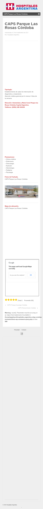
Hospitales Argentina (11, 504)
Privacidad (17, 329)
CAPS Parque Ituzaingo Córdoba (17, 305)
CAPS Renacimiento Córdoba (27, 308)
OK (31, 275)
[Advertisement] (21, 64)
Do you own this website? (17, 275)
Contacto (24, 329)
